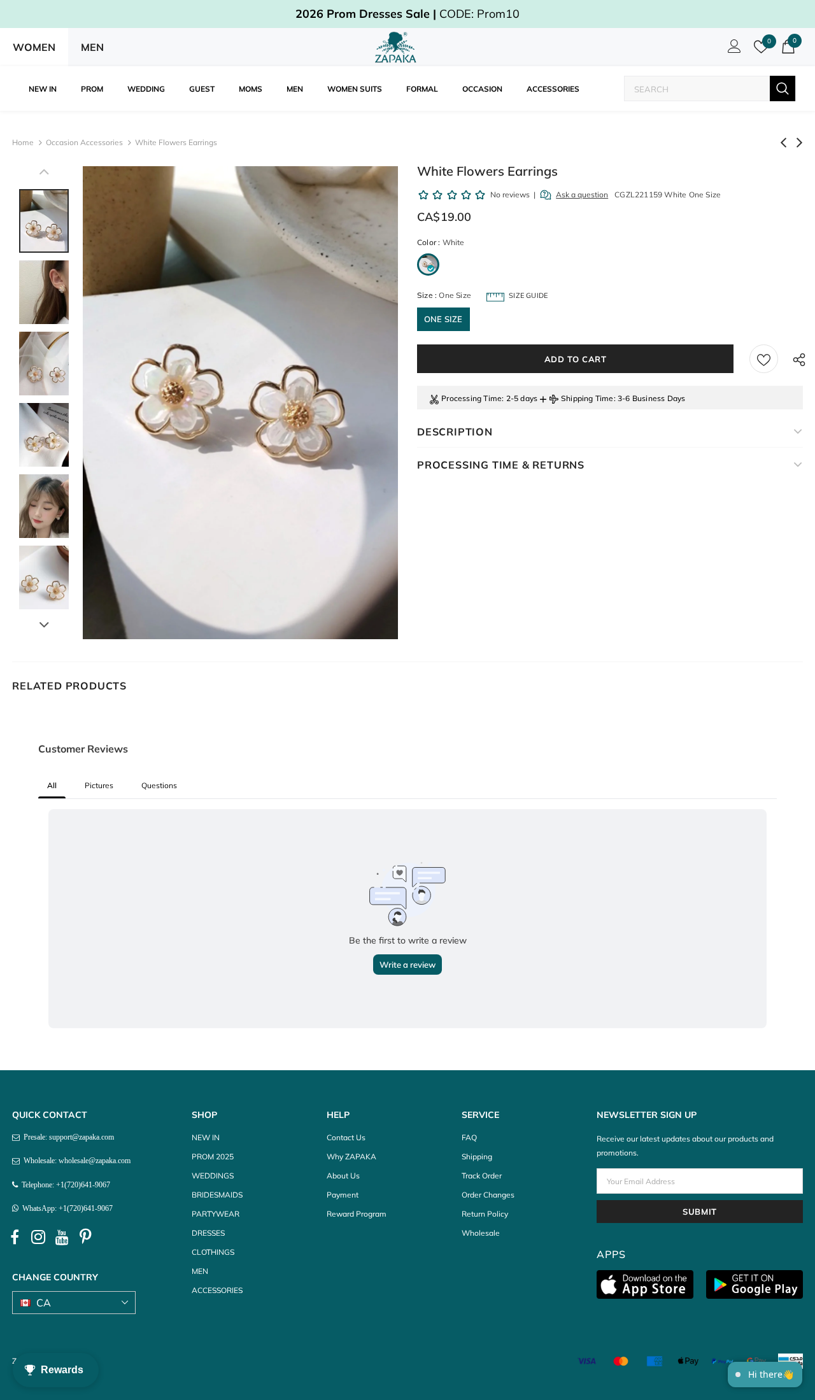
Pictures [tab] (99, 785)
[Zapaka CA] (398, 47)
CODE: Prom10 (407, 13)
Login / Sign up (732, 49)
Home (23, 142)
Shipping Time (587, 398)
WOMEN (34, 47)
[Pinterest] (85, 1237)
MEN (92, 47)
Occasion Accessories (84, 142)
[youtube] (61, 1237)
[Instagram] (38, 1237)
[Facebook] (14, 1237)
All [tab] (52, 785)
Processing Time (471, 398)
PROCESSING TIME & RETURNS (501, 464)
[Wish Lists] (763, 358)
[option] (240, 402)
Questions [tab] (159, 785)
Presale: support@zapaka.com (67, 1137)
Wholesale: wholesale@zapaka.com (75, 1160)
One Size (443, 319)
